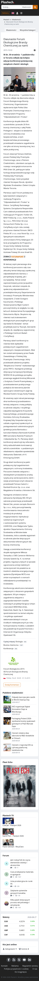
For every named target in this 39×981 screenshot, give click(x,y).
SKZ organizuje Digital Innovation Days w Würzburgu (21, 709)
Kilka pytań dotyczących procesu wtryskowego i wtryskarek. (20, 902)
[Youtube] (24, 960)
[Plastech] (7, 2)
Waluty (6, 917)
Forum (6, 855)
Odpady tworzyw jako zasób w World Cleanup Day (23, 698)
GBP (6, 930)
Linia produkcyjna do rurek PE (21, 882)
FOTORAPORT (17, 256)
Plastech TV (8, 815)
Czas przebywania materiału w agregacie (21, 873)
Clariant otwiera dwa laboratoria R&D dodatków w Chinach (23, 735)
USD (6, 926)
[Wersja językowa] (13, 13)
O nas (34, 969)
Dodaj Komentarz (12, 685)
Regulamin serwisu (30, 966)
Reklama (5, 13)
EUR (6, 921)
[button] (17, 13)
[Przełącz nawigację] (21, 13)
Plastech (6, 20)
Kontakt (4, 966)
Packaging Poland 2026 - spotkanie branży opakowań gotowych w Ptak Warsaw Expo (23, 722)
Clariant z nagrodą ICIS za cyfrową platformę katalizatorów (22, 747)
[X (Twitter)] (19, 960)
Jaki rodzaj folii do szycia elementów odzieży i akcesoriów (20, 862)
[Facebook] (8, 960)
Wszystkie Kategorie (28, 30)
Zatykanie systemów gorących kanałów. (18, 891)
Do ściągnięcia (21, 972)
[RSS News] (14, 960)
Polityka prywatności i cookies (16, 969)
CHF (6, 935)
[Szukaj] (35, 7)
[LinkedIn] (29, 960)
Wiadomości (16, 20)
